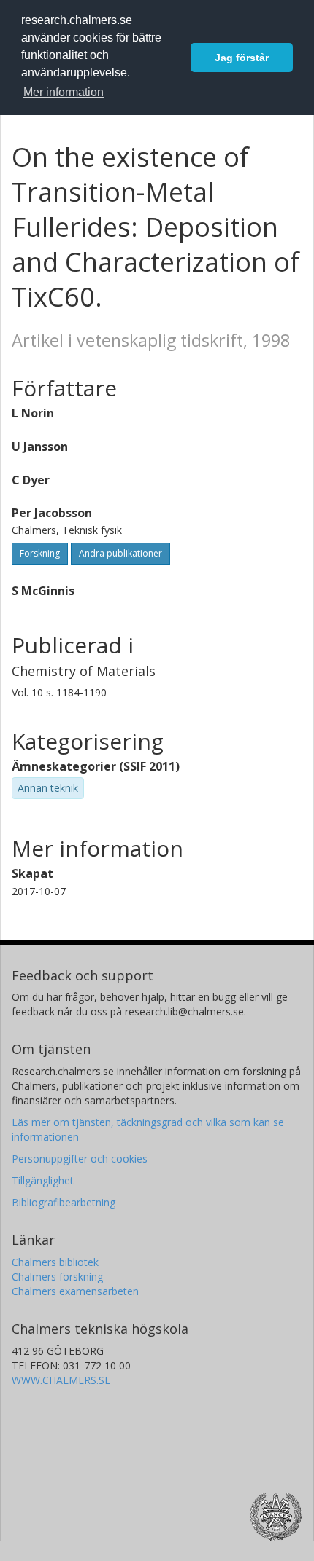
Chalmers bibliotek (55, 1262)
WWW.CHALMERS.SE (61, 1380)
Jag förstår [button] (242, 57)
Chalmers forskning (57, 1276)
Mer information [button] (63, 92)
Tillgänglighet (43, 1180)
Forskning (40, 553)
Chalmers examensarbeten (75, 1291)
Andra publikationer (120, 553)
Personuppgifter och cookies (80, 1158)
